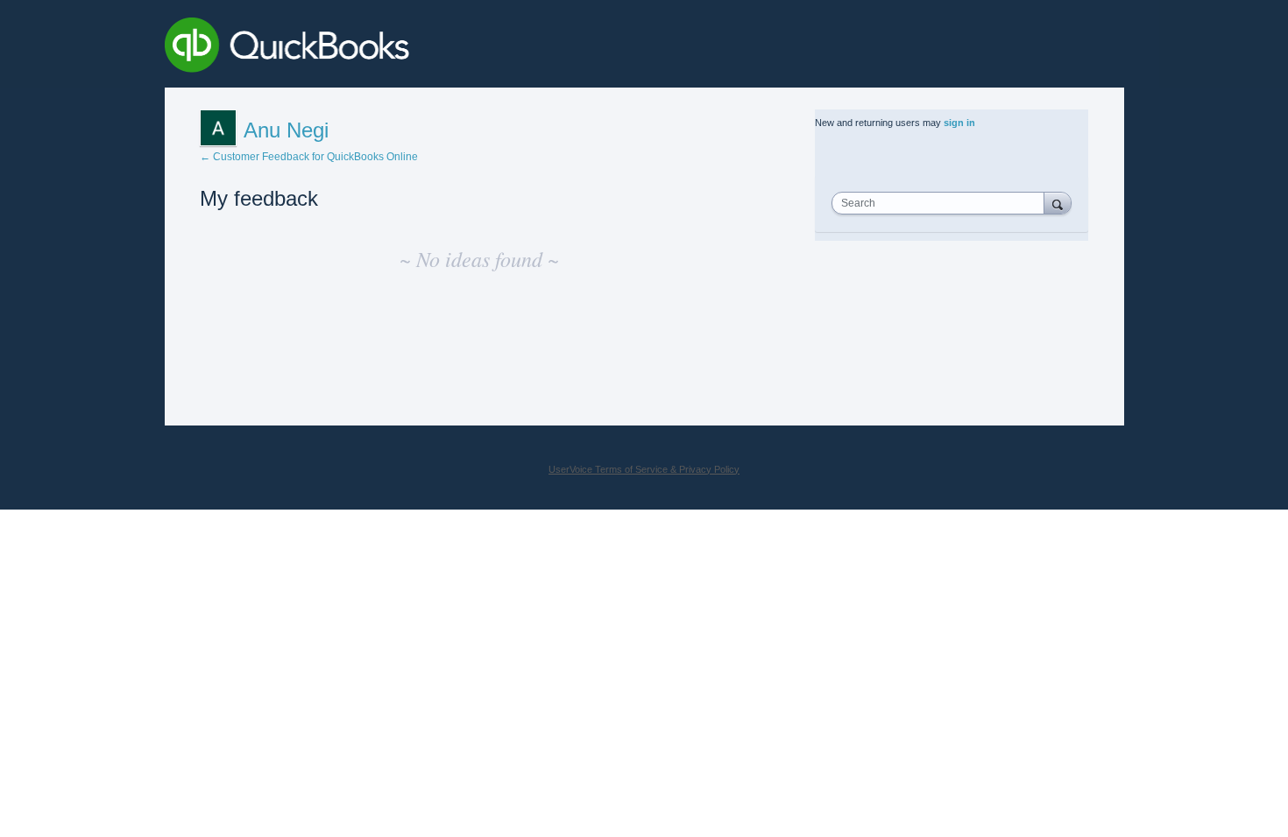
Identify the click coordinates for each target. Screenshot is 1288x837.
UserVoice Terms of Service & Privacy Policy (644, 469)
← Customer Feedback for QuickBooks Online (309, 157)
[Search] (1058, 203)
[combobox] (942, 203)
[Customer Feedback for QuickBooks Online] (415, 48)
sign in (959, 122)
